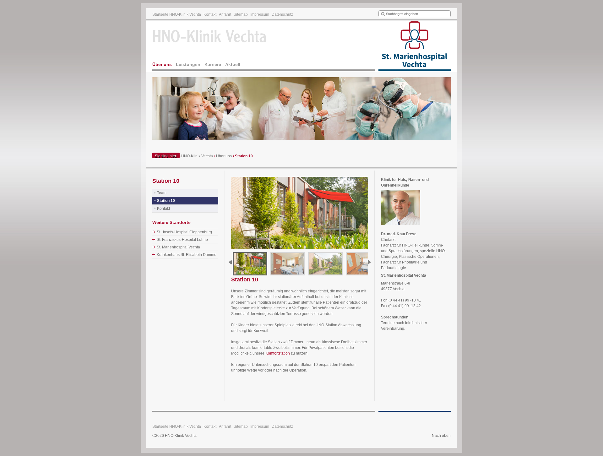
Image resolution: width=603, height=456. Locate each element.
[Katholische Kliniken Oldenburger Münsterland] (414, 46)
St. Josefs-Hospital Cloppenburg (184, 232)
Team (161, 193)
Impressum (259, 14)
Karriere (212, 64)
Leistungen (188, 64)
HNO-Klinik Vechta (197, 156)
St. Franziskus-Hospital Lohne (182, 239)
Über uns (162, 64)
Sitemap (241, 14)
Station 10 (244, 156)
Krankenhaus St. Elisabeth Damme (186, 254)
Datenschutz (282, 14)
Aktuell (232, 64)
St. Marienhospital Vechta (178, 247)
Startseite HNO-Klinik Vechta (176, 14)
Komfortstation (277, 353)
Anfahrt (225, 14)
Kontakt (210, 14)
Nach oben (441, 435)
